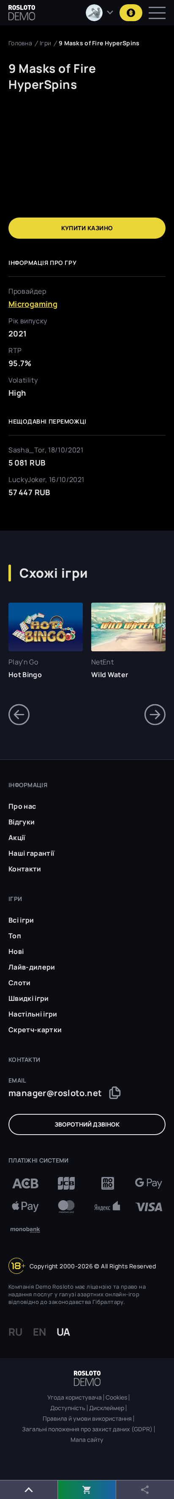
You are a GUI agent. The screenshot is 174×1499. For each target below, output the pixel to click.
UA (63, 1332)
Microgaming (32, 304)
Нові (16, 951)
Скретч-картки (35, 1029)
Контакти (24, 868)
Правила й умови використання (87, 1419)
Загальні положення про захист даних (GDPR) (87, 1429)
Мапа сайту (87, 1440)
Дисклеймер (106, 1408)
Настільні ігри (32, 1014)
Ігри (45, 43)
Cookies (116, 1397)
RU (15, 1332)
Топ (14, 935)
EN (39, 1332)
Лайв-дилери (31, 967)
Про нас (22, 806)
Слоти (19, 982)
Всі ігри (21, 920)
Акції (16, 837)
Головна (20, 43)
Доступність (67, 1408)
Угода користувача (74, 1397)
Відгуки (21, 822)
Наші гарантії (31, 853)
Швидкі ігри (28, 998)
